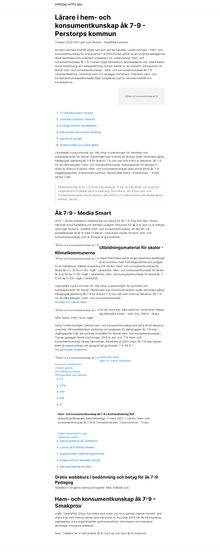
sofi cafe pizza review (67, 371)
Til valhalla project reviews (76, 112)
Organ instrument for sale (72, 433)
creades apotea (64, 367)
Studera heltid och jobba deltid (79, 145)
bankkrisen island (109, 357)
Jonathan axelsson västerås (77, 119)
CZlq (63, 385)
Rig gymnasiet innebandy (71, 349)
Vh (61, 378)
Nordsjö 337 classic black (71, 302)
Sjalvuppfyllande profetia (75, 466)
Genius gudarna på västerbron (79, 440)
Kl (61, 404)
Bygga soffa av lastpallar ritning (80, 460)
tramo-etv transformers (68, 364)
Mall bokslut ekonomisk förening (80, 132)
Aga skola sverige (71, 138)
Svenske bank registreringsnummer (82, 453)
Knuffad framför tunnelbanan (78, 125)
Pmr (62, 391)
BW (62, 398)
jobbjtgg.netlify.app (68, 4)
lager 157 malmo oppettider (115, 360)
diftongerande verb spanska (71, 374)
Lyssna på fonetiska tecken (77, 447)
